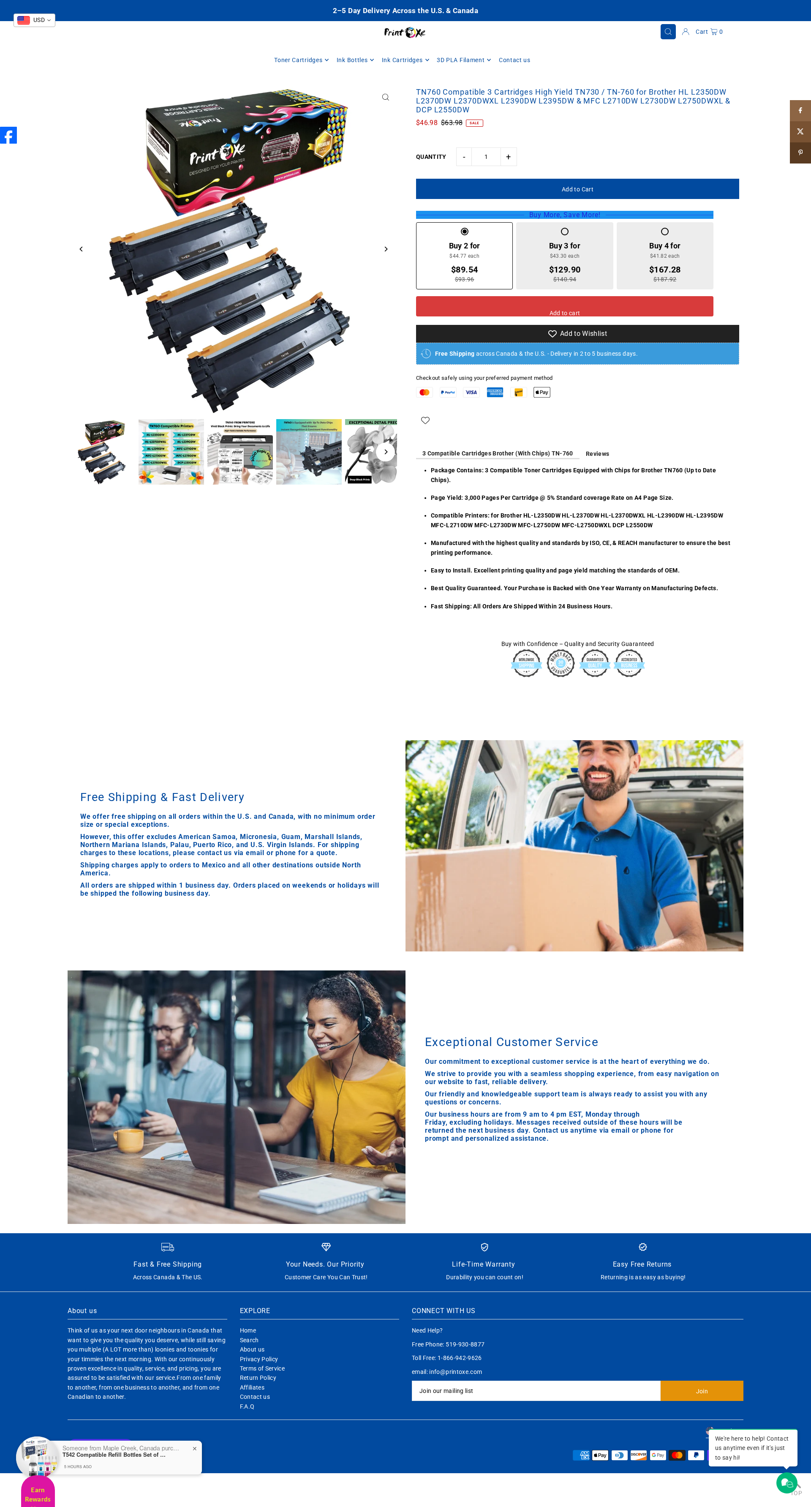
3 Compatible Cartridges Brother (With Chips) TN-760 (497, 453)
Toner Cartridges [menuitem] (298, 60)
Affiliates (252, 1387)
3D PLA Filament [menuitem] (461, 60)
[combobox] (34, 20)
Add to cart (565, 313)
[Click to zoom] (385, 96)
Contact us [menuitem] (515, 60)
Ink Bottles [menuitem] (352, 60)
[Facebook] (8, 135)
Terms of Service (262, 1368)
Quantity (431, 156)
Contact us (255, 1396)
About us (252, 1349)
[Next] (385, 249)
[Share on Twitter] (800, 131)
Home (248, 1330)
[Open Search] (668, 31)
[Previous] (81, 249)
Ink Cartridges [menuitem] (402, 60)
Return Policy (258, 1377)
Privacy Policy (259, 1359)
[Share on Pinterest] (800, 153)
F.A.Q (247, 1406)
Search (249, 1340)
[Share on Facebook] (800, 110)
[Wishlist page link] (425, 420)
